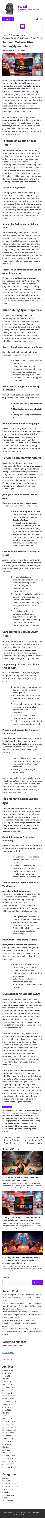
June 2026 (6, 1376)
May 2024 (6, 1447)
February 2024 (8, 1456)
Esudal (22, 7)
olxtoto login (8, 1353)
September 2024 (9, 1436)
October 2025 (8, 1399)
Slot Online (7, 1498)
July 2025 (6, 1407)
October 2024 (8, 1433)
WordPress (27, 1514)
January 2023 (8, 1464)
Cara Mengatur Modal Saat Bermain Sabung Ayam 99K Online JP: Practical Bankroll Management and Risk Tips (21, 1260)
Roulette (6, 1492)
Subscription (8, 19)
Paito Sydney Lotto (10, 1486)
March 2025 (7, 1419)
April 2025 (6, 1416)
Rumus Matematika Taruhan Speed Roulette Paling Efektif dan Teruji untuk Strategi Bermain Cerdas (22, 1332)
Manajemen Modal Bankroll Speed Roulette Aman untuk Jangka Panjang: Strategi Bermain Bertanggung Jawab (22, 1315)
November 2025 (9, 1396)
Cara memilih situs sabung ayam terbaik (19, 1113)
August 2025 (7, 1404)
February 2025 (8, 1421)
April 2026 (6, 1382)
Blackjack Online (9, 1484)
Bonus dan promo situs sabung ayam (25, 1110)
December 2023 (9, 1461)
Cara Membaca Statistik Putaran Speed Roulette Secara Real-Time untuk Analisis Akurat (19, 1323)
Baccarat (6, 1481)
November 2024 (9, 1430)
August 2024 (7, 1438)
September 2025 (9, 1401)
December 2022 (9, 1467)
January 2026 (8, 1390)
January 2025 (8, 1424)
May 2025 (6, 1413)
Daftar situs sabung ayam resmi (16, 1115)
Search (5, 1277)
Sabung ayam (7, 1107)
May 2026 (6, 1379)
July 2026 (6, 1373)
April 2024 (6, 1450)
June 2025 (6, 1410)
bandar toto (7, 1359)
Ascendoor (37, 1512)
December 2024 (9, 1427)
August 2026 (7, 1370)
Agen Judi (6, 1478)
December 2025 (9, 1393)
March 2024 (7, 1453)
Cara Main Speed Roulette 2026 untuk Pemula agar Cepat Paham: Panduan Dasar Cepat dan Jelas (21, 1297)
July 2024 (6, 1441)
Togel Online (7, 1501)
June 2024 (6, 1444)
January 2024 (8, 1458)
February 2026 (8, 1387)
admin (24, 51)
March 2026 (7, 1384)
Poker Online (7, 1489)
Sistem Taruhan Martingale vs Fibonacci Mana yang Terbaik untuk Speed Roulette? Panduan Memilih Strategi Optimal (21, 1306)
